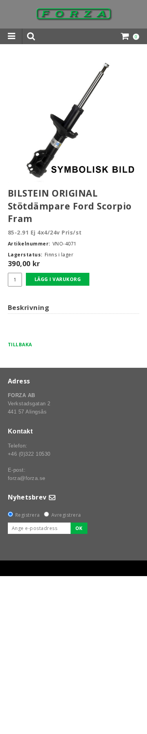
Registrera (27, 515)
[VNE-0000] (73, 117)
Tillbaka (20, 344)
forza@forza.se (26, 478)
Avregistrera (66, 515)
